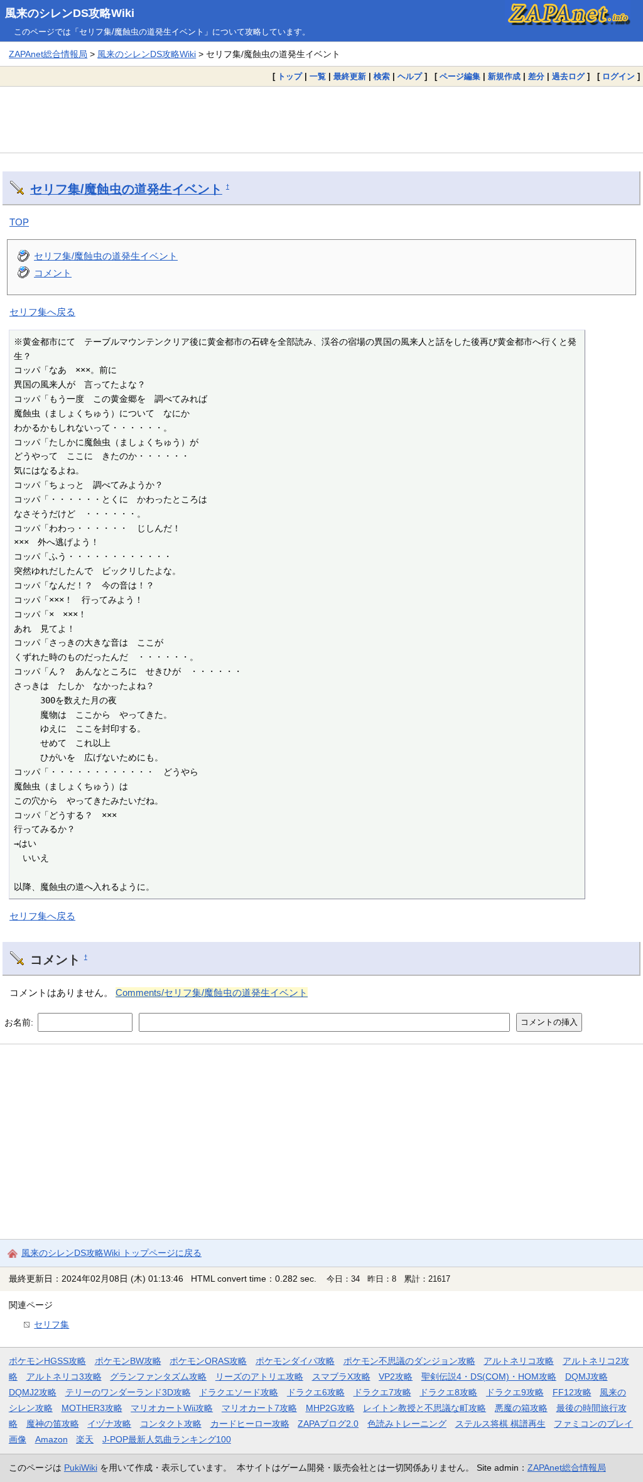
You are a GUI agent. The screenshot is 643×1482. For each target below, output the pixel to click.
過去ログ (568, 76)
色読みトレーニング (406, 1424)
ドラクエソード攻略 (238, 1392)
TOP (19, 222)
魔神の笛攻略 (52, 1424)
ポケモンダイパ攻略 (295, 1361)
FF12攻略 (572, 1392)
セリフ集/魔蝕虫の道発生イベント (126, 189)
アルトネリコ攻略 (519, 1361)
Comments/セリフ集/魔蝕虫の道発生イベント (212, 992)
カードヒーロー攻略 (249, 1424)
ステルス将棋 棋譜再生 (500, 1424)
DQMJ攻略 (586, 1376)
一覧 (318, 76)
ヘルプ (409, 76)
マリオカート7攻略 (259, 1408)
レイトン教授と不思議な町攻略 (424, 1408)
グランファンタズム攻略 (158, 1376)
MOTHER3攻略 (92, 1408)
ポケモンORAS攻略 (208, 1361)
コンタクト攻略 (171, 1424)
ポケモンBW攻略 (128, 1361)
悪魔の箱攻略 (521, 1408)
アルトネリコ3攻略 (64, 1376)
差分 (536, 76)
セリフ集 (51, 1324)
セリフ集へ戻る (42, 311)
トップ (290, 76)
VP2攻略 (396, 1376)
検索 (382, 76)
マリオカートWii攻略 (172, 1408)
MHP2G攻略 (330, 1408)
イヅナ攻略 (109, 1424)
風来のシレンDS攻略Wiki (69, 13)
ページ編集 (460, 76)
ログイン (618, 76)
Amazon (51, 1439)
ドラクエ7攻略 (382, 1392)
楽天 (85, 1439)
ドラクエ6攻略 (316, 1392)
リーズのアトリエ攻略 (259, 1376)
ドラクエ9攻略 (515, 1392)
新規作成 (504, 76)
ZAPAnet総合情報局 (48, 54)
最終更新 (349, 76)
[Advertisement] (321, 119)
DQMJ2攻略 (33, 1392)
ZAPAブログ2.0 (328, 1424)
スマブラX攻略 (341, 1376)
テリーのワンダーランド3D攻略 (128, 1392)
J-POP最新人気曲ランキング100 (166, 1439)
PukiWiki (80, 1468)
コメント (53, 273)
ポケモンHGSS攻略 (47, 1361)
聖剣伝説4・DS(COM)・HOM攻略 (488, 1376)
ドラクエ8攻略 (448, 1392)
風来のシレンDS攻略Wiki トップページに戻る (111, 1253)
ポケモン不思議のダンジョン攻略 (409, 1361)
